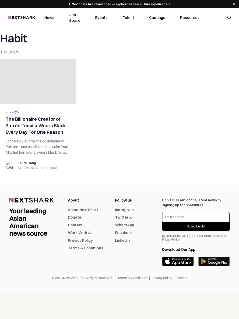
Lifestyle (13, 112)
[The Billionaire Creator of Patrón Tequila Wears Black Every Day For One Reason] (38, 81)
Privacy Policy (80, 240)
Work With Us (80, 232)
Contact (75, 225)
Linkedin (122, 240)
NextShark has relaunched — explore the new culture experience (119, 4)
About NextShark (83, 209)
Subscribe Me (196, 226)
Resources (190, 17)
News (49, 17)
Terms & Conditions (85, 248)
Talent (128, 17)
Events (101, 17)
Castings (157, 17)
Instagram (124, 209)
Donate (74, 217)
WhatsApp (124, 225)
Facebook (124, 232)
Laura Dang (27, 163)
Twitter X (123, 217)
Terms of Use (212, 235)
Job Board (74, 17)
